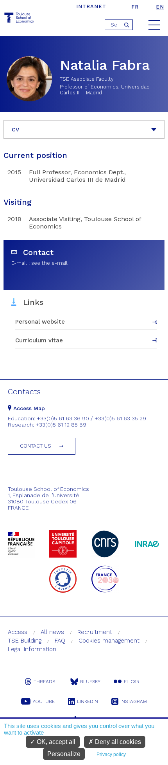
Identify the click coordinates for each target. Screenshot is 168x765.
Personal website (40, 321)
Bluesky (90, 681)
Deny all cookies (117, 741)
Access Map (28, 408)
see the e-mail (49, 263)
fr (135, 7)
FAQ (60, 640)
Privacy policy (111, 754)
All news (52, 632)
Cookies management (109, 640)
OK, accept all (55, 741)
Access (17, 632)
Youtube (43, 701)
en (160, 7)
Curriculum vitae (39, 340)
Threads (44, 681)
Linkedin (87, 701)
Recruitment (94, 632)
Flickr (131, 681)
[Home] (19, 19)
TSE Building (24, 640)
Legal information (32, 649)
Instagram (133, 701)
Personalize (63, 754)
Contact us (35, 446)
